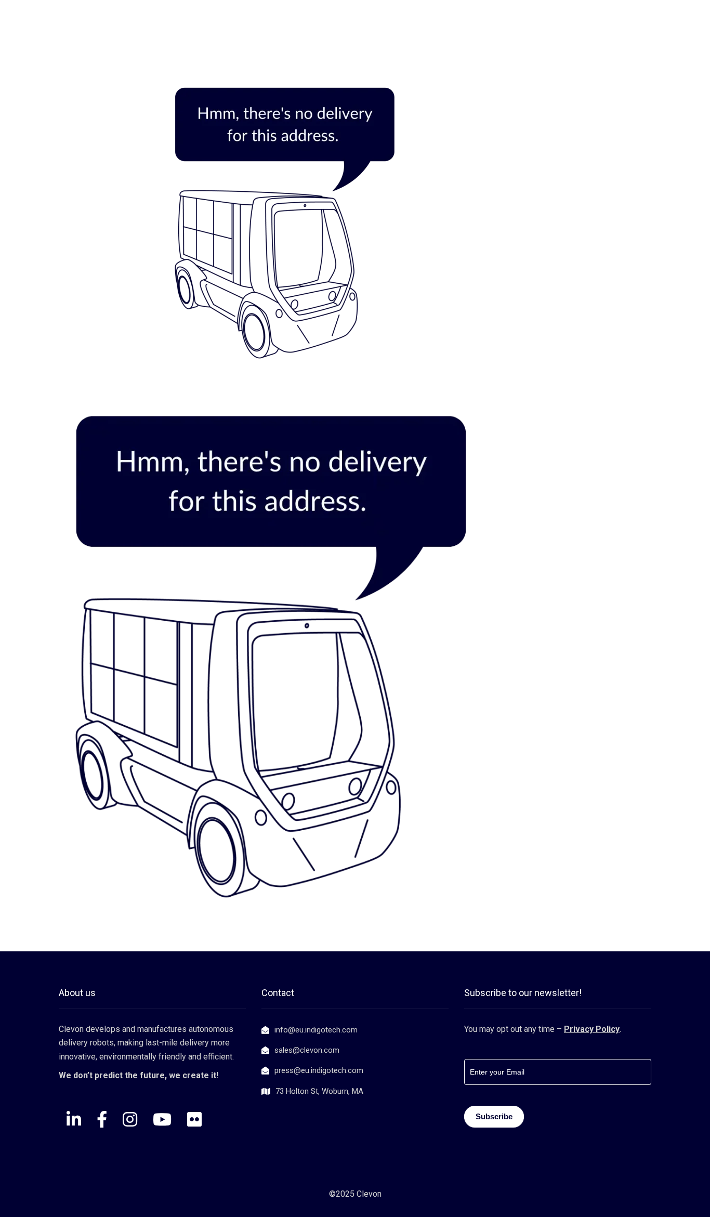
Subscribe (494, 1116)
